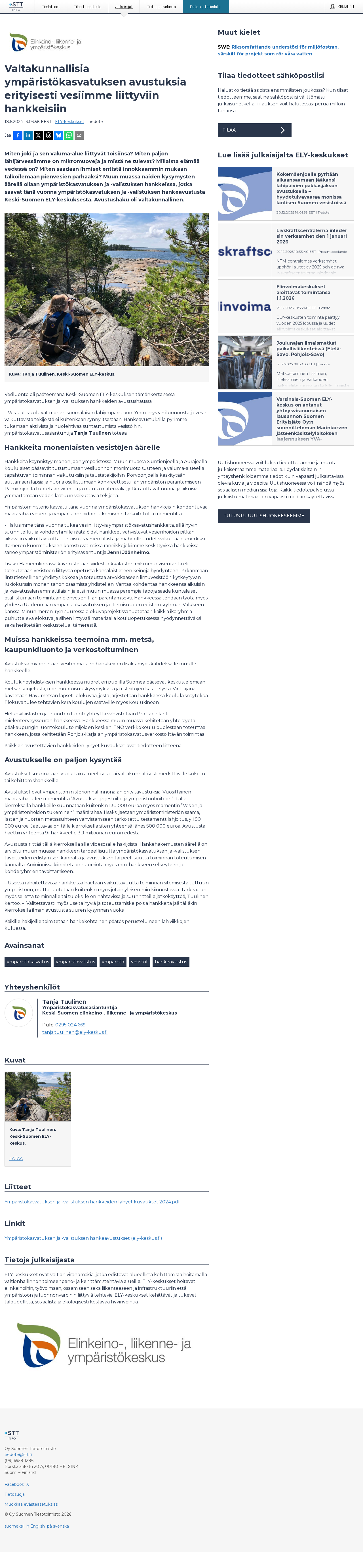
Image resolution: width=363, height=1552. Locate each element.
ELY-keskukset (69, 121)
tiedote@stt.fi (18, 1454)
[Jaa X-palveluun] (38, 136)
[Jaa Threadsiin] (48, 136)
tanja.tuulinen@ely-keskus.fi (74, 1032)
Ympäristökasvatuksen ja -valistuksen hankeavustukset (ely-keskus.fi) (83, 1238)
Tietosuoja (15, 1494)
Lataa (16, 1158)
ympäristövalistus (75, 961)
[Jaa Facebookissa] (17, 136)
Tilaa (229, 130)
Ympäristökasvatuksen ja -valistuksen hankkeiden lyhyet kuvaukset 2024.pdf (92, 1202)
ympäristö (113, 961)
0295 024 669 (70, 1025)
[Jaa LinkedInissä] (28, 136)
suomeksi (14, 1526)
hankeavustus (171, 961)
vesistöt (139, 961)
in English (35, 1526)
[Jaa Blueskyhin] (58, 136)
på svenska (58, 1526)
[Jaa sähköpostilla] (79, 136)
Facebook (14, 1484)
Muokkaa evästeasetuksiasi (31, 1504)
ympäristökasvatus (28, 961)
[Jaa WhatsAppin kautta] (68, 136)
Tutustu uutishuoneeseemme (264, 515)
